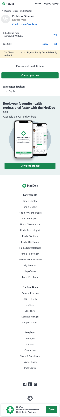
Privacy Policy (30, 362)
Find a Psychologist (30, 230)
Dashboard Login (30, 317)
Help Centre (30, 271)
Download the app (30, 166)
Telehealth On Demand (30, 259)
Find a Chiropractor (30, 224)
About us (30, 339)
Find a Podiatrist (30, 219)
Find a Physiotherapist (30, 213)
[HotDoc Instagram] (35, 384)
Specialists (30, 311)
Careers (30, 344)
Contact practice (30, 75)
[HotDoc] (8, 4)
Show (45, 44)
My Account (30, 265)
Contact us (30, 350)
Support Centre (30, 322)
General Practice (30, 293)
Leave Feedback (30, 277)
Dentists (30, 305)
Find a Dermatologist (30, 248)
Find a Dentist (30, 207)
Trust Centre (30, 368)
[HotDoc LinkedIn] (30, 384)
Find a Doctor (30, 201)
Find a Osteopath (30, 242)
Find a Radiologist (30, 254)
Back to (18, 11)
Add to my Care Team (26, 24)
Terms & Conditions (30, 356)
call (55, 44)
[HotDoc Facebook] (24, 384)
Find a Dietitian (30, 236)
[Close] (3, 410)
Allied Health (30, 299)
